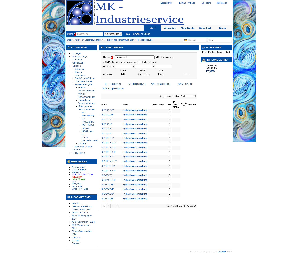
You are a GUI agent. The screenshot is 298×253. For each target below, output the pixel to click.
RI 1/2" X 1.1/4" (108, 180)
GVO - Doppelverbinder (113, 88)
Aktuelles (76, 203)
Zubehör (82, 143)
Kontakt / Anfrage (187, 3)
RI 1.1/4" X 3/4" (108, 170)
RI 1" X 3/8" (106, 133)
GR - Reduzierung (137, 84)
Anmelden (170, 28)
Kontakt (75, 240)
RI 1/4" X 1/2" (107, 198)
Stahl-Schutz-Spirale (84, 78)
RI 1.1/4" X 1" (107, 156)
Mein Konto (188, 28)
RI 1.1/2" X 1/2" (108, 147)
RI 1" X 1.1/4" (107, 115)
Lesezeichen (167, 3)
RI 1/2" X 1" (106, 175)
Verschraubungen (93, 40)
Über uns (76, 237)
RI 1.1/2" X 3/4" (108, 152)
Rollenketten (77, 63)
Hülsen (78, 72)
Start (152, 28)
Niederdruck (77, 150)
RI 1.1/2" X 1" (107, 138)
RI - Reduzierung (145, 40)
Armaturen (80, 75)
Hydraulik (78, 40)
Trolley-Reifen (78, 153)
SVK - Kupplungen (83, 81)
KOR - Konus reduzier (161, 84)
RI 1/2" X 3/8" (107, 194)
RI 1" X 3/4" (106, 129)
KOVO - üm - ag (185, 84)
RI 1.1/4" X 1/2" (108, 166)
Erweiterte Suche (141, 34)
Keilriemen (77, 60)
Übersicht (206, 3)
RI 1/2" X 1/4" (107, 184)
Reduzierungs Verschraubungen (119, 40)
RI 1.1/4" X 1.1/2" (109, 161)
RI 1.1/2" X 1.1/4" (109, 143)
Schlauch (79, 69)
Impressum (222, 3)
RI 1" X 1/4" (106, 124)
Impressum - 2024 (80, 212)
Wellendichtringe (79, 56)
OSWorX (222, 252)
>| (118, 206)
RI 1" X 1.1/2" (107, 110)
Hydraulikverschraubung (135, 110)
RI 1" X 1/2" (106, 119)
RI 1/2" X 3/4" (107, 189)
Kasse (222, 28)
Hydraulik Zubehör (83, 146)
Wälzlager (76, 53)
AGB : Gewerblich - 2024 (83, 222)
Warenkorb (205, 28)
